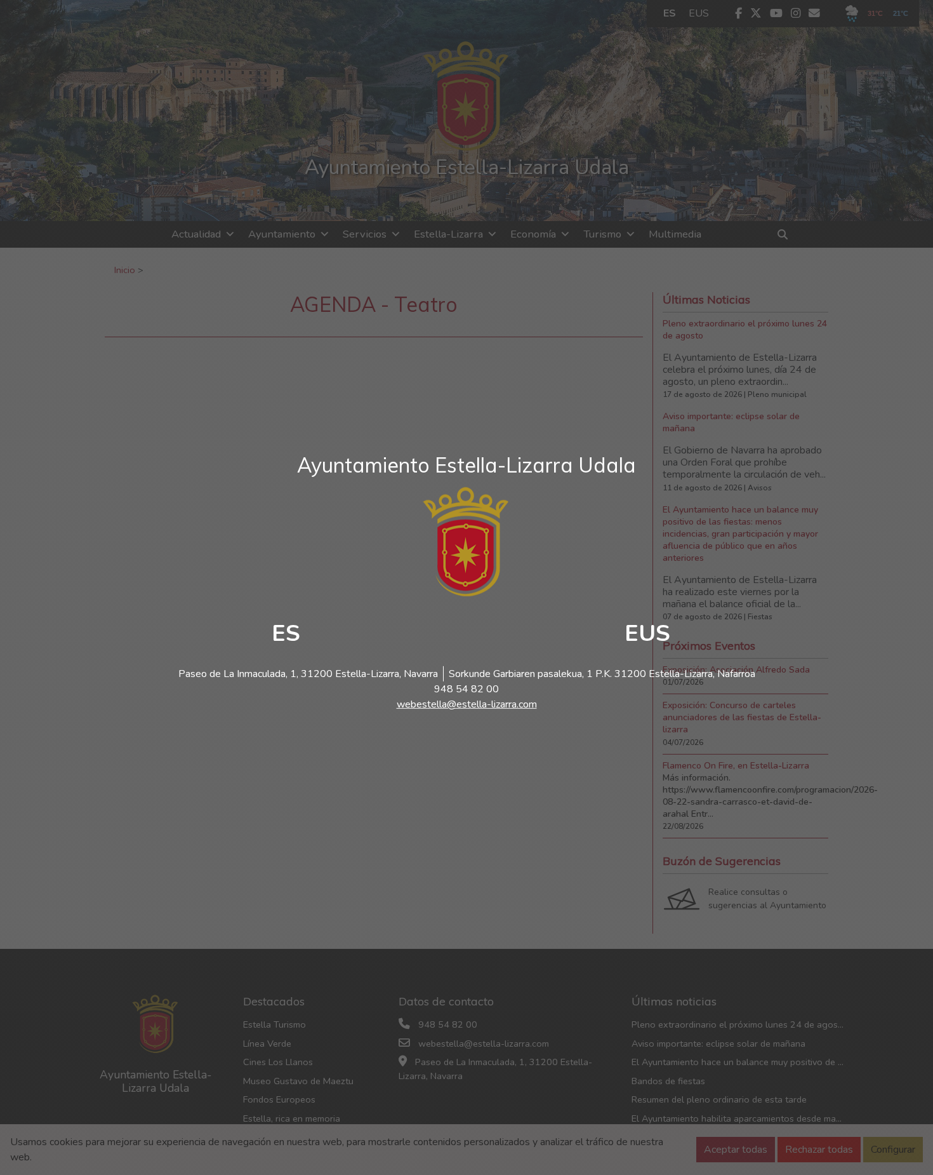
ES (286, 633)
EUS (647, 633)
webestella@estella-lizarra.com (467, 704)
